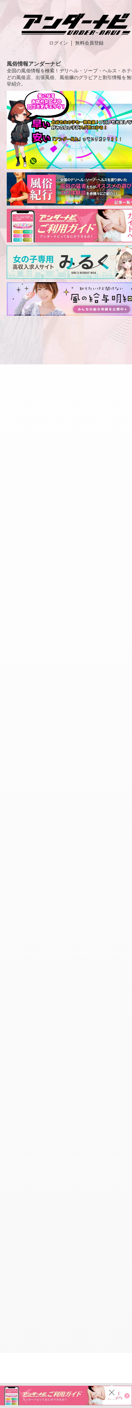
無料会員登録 (89, 43)
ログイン (58, 43)
